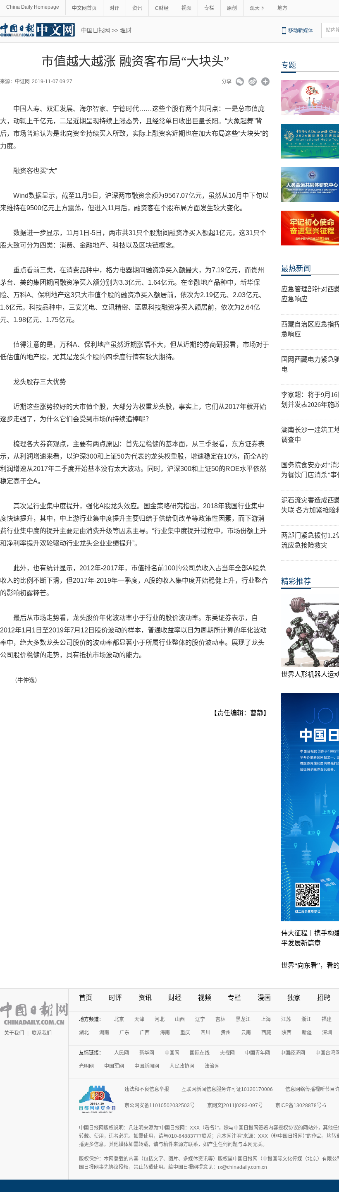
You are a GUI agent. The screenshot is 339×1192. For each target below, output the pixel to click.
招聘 (323, 997)
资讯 (137, 8)
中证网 (22, 81)
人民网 (121, 1053)
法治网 (212, 1066)
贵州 (226, 1033)
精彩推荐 (296, 581)
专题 (288, 65)
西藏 (266, 1033)
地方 (282, 8)
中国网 (172, 1053)
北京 (119, 1019)
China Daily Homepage (32, 7)
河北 (160, 1019)
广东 (124, 1033)
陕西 (286, 1033)
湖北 (84, 1033)
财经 (174, 997)
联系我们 (42, 1033)
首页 (85, 997)
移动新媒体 (300, 31)
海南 (165, 1033)
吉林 (220, 1019)
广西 (145, 1033)
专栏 (209, 8)
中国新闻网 (146, 1066)
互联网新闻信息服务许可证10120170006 (227, 1089)
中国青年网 (257, 1053)
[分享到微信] (240, 82)
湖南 (104, 1033)
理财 (125, 30)
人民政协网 (182, 1066)
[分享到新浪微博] (252, 82)
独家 (294, 997)
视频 (186, 8)
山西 (180, 1019)
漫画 (264, 997)
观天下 (257, 8)
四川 (205, 1033)
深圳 (327, 1033)
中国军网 (114, 1066)
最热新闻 (296, 268)
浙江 (306, 1019)
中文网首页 (84, 8)
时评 (114, 8)
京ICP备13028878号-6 (300, 1105)
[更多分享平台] (265, 82)
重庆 (185, 1033)
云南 (246, 1033)
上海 (266, 1019)
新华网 (146, 1053)
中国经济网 (292, 1053)
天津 (139, 1019)
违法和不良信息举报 (146, 1089)
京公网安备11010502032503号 (159, 1105)
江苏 (286, 1019)
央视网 (227, 1053)
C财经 (162, 8)
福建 (327, 1019)
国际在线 (200, 1053)
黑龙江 (243, 1019)
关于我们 (14, 1033)
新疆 (307, 1033)
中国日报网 (95, 30)
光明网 (86, 1066)
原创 (232, 8)
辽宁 (200, 1019)
